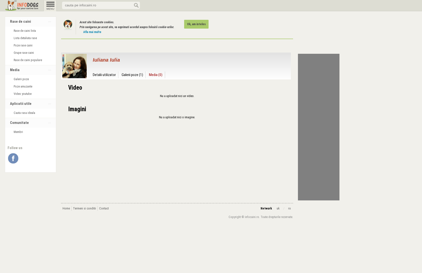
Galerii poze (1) (132, 75)
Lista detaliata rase (25, 38)
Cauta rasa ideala (24, 113)
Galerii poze (21, 79)
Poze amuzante (23, 86)
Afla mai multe (92, 32)
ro (289, 208)
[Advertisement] (318, 127)
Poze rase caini (23, 45)
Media (15, 70)
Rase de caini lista (25, 31)
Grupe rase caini (24, 53)
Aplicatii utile (21, 104)
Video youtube (23, 94)
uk (278, 208)
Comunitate (19, 123)
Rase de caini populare (28, 60)
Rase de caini (20, 22)
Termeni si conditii (84, 208)
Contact (104, 208)
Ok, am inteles (196, 24)
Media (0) (155, 75)
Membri (18, 132)
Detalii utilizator (104, 75)
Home (66, 208)
